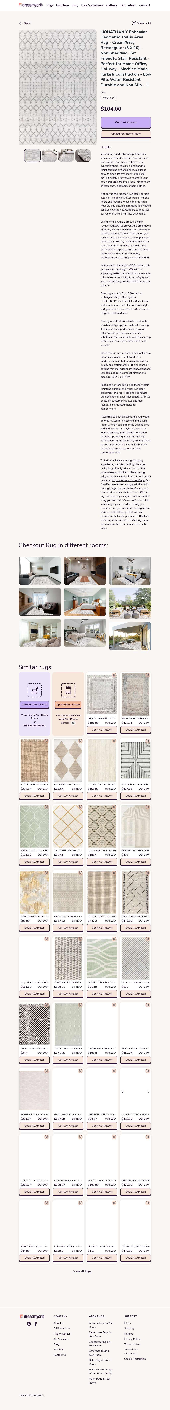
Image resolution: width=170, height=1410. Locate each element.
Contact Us (60, 1355)
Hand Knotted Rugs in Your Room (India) (100, 1371)
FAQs (127, 1323)
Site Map (59, 1349)
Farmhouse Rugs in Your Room (100, 1334)
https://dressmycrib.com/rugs (128, 480)
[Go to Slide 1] (32, 155)
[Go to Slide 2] (49, 155)
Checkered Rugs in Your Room (99, 1343)
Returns (128, 1334)
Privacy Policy (132, 1339)
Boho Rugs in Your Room (99, 1362)
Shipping (129, 1328)
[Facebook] (36, 1324)
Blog (56, 1344)
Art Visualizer (61, 1339)
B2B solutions (62, 1328)
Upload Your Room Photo (126, 134)
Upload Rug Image (68, 704)
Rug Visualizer (62, 1334)
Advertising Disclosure (130, 1351)
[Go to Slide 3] (66, 155)
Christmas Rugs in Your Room (99, 1353)
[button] (58, 87)
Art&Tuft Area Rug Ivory (37, 1246)
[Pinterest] (29, 1324)
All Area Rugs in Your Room (101, 1325)
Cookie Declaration (135, 1359)
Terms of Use (132, 1344)
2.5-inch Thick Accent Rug (38, 1180)
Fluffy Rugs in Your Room (99, 1381)
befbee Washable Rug (70, 1246)
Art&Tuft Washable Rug (37, 916)
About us (59, 1323)
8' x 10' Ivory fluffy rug (69, 1180)
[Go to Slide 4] (83, 155)
